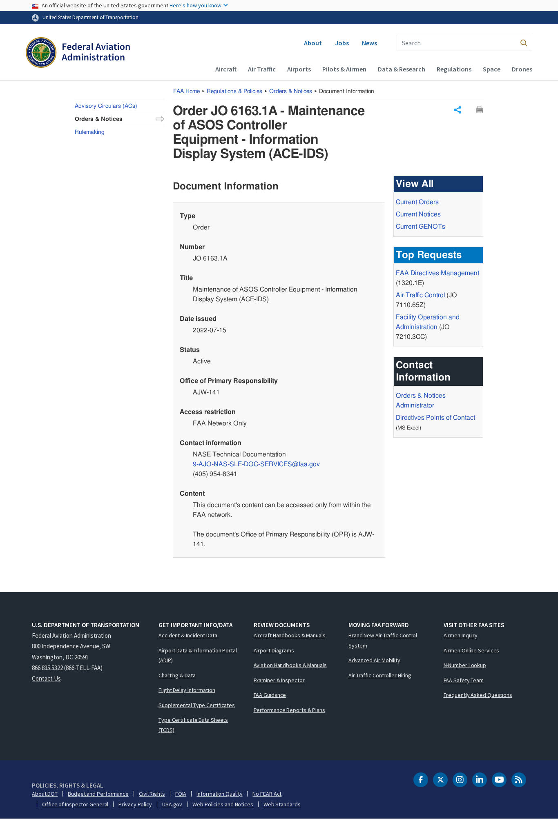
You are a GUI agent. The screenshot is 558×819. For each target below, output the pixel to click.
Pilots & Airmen (344, 69)
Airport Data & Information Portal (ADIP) (197, 655)
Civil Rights (152, 794)
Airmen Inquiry (461, 635)
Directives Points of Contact (435, 417)
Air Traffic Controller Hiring (379, 675)
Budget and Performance (98, 794)
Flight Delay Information (186, 690)
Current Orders (417, 202)
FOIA (181, 794)
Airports (299, 69)
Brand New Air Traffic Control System (382, 640)
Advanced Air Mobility (374, 660)
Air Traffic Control (420, 295)
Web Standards (282, 804)
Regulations (454, 69)
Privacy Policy (135, 804)
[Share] (457, 110)
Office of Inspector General (75, 804)
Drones (522, 69)
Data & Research (401, 69)
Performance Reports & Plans (289, 710)
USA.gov (172, 804)
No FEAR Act (266, 794)
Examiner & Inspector (279, 680)
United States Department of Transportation (90, 17)
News (369, 43)
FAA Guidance (270, 695)
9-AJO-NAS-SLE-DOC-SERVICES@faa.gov (256, 464)
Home (186, 91)
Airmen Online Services (472, 650)
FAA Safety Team (464, 680)
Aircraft (226, 69)
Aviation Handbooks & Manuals (290, 665)
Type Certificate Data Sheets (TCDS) (193, 725)
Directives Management (437, 273)
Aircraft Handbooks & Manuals (290, 635)
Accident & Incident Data (187, 635)
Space (491, 69)
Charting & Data (177, 675)
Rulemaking (90, 132)
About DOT (45, 794)
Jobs (342, 43)
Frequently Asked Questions (478, 695)
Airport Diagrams (274, 650)
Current (420, 226)
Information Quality (219, 794)
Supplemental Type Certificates (196, 705)
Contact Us (46, 678)
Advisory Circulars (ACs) (106, 106)
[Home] (78, 53)
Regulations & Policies (234, 91)
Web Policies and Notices (222, 804)
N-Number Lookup (465, 665)
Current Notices (418, 214)
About (313, 43)
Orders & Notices (290, 91)
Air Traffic (262, 69)
